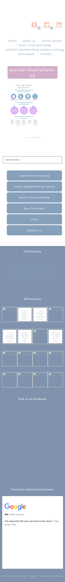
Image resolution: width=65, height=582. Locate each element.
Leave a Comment (32, 137)
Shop (34, 219)
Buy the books (34, 208)
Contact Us (34, 230)
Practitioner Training (34, 175)
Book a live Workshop (34, 197)
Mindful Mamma (29, 576)
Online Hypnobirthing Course (34, 186)
